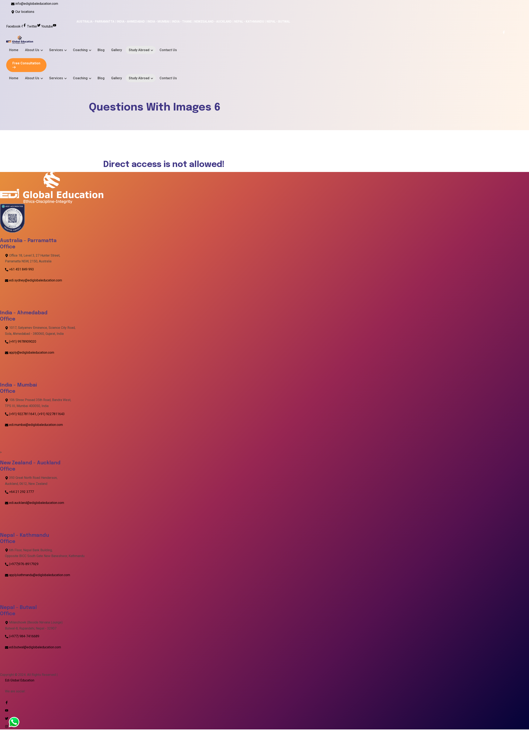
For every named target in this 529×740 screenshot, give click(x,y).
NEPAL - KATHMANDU (165, 21)
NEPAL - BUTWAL (194, 21)
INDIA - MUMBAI (74, 21)
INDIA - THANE (98, 21)
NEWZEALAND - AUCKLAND (129, 21)
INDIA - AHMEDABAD (47, 21)
